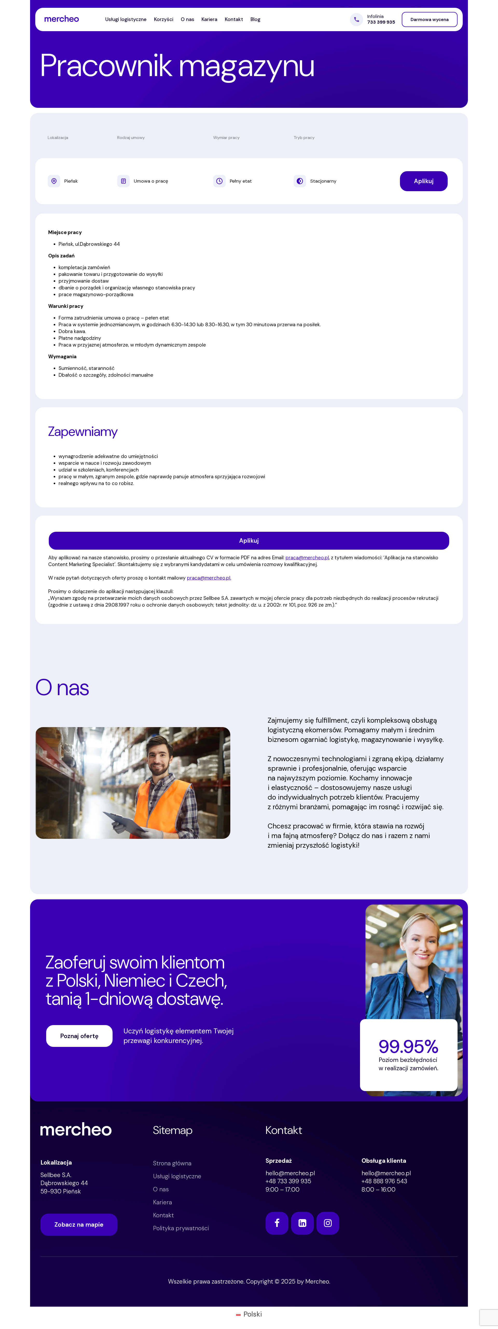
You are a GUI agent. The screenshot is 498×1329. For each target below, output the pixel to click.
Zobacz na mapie (78, 1224)
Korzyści (163, 19)
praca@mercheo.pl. (209, 578)
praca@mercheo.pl (307, 557)
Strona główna (172, 1163)
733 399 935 (381, 22)
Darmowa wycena (430, 19)
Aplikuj (424, 181)
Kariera (209, 19)
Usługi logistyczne (126, 19)
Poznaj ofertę (79, 1036)
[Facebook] (277, 1223)
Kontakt (234, 19)
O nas (187, 19)
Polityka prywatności (181, 1228)
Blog (255, 19)
